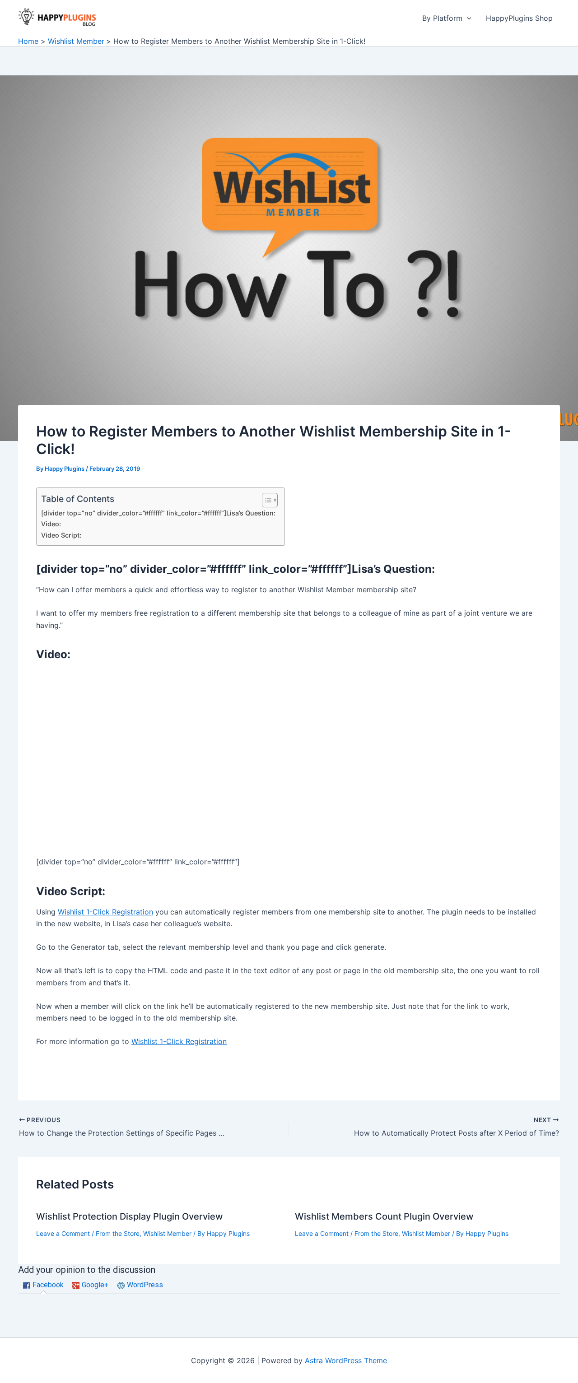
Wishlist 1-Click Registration (105, 911)
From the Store (118, 1233)
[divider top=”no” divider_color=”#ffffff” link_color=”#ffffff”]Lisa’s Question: (158, 513)
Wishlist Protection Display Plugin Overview (129, 1216)
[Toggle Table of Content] (265, 500)
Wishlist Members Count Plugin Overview (384, 1216)
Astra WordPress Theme (346, 1360)
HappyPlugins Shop (519, 18)
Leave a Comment (63, 1233)
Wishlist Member (167, 1233)
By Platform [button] (442, 18)
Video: (51, 524)
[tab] (43, 1285)
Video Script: (61, 535)
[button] (466, 18)
